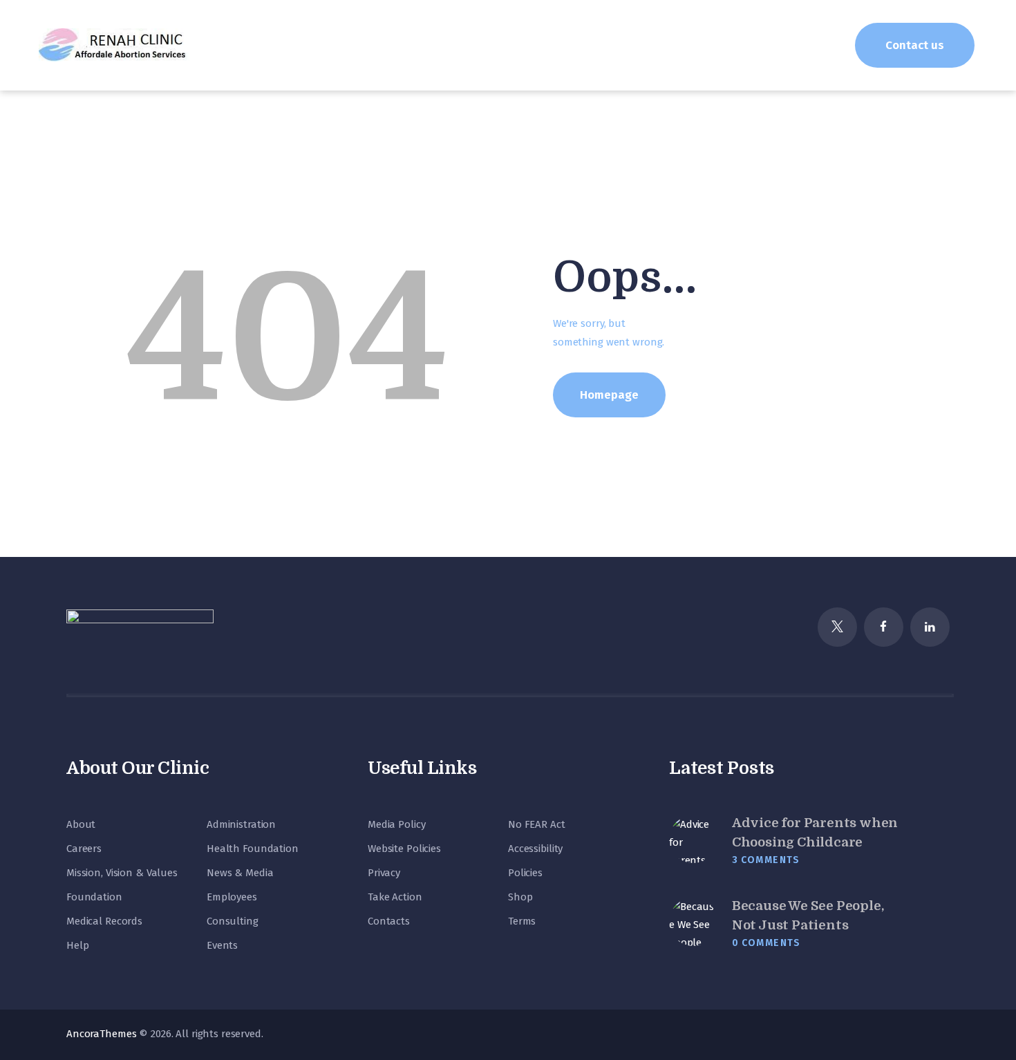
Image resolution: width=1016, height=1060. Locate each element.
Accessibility (535, 848)
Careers (84, 848)
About (80, 824)
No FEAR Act (536, 824)
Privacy (384, 873)
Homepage (609, 394)
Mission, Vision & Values (122, 873)
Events (222, 945)
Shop (520, 897)
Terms (522, 921)
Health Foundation (253, 848)
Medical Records (104, 921)
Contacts (389, 921)
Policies (525, 873)
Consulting (232, 921)
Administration (241, 824)
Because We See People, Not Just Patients (808, 915)
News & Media (240, 873)
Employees (232, 897)
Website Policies (404, 848)
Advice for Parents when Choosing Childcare (815, 832)
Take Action (395, 897)
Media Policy (396, 824)
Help (77, 945)
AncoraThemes (101, 1034)
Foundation (94, 897)
